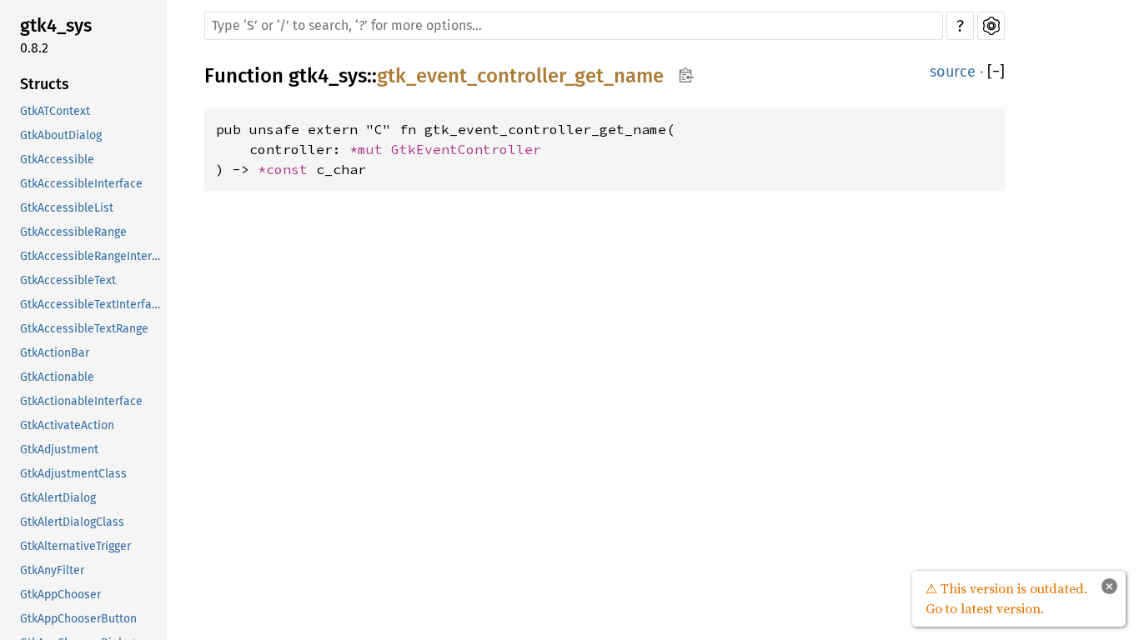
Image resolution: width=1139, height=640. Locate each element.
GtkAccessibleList (66, 208)
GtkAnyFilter (52, 570)
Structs (44, 84)
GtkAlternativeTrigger (75, 546)
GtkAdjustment (59, 449)
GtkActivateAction (67, 425)
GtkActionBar (54, 353)
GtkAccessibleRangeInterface (91, 256)
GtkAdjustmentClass (73, 474)
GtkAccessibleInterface (81, 184)
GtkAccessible (57, 159)
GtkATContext (55, 111)
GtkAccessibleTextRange (84, 329)
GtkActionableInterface (81, 401)
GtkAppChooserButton (78, 619)
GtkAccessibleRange (73, 232)
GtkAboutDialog (61, 135)
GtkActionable (57, 377)
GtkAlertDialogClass (72, 522)
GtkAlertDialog (58, 498)
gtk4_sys (56, 25)
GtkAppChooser (60, 595)
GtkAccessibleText (68, 280)
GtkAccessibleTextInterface (91, 305)
